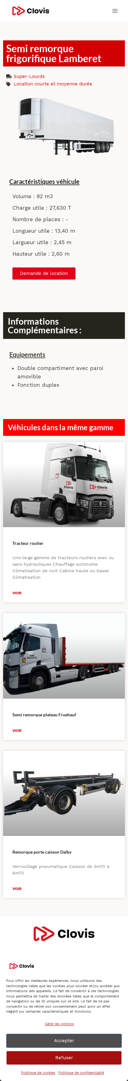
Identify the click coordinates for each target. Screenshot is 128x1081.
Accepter (64, 1040)
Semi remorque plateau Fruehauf (44, 714)
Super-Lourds (29, 76)
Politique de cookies (38, 1073)
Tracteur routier (27, 543)
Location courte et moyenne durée (53, 84)
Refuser (64, 1057)
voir (16, 593)
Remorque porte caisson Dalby (41, 852)
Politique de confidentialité (81, 1073)
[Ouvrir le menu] (115, 11)
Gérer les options (59, 1024)
